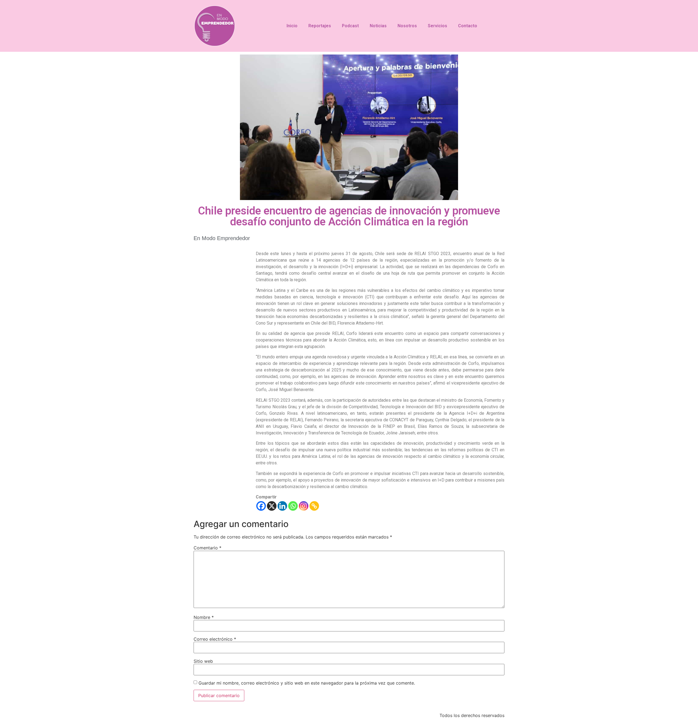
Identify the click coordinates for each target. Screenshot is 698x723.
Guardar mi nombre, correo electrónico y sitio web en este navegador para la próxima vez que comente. (306, 683)
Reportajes (319, 25)
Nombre (204, 617)
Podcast (350, 25)
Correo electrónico (215, 639)
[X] (271, 506)
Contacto (467, 25)
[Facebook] (261, 506)
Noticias (378, 25)
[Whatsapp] (293, 506)
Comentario (207, 548)
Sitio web (203, 661)
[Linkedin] (282, 506)
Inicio (292, 25)
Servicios (437, 25)
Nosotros (407, 25)
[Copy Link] (314, 506)
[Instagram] (303, 506)
